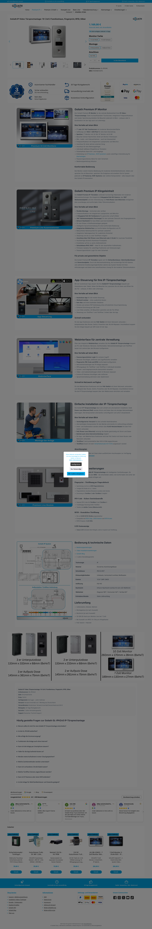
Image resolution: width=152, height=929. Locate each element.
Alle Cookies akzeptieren (76, 474)
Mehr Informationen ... (76, 460)
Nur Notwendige (76, 469)
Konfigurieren (76, 464)
